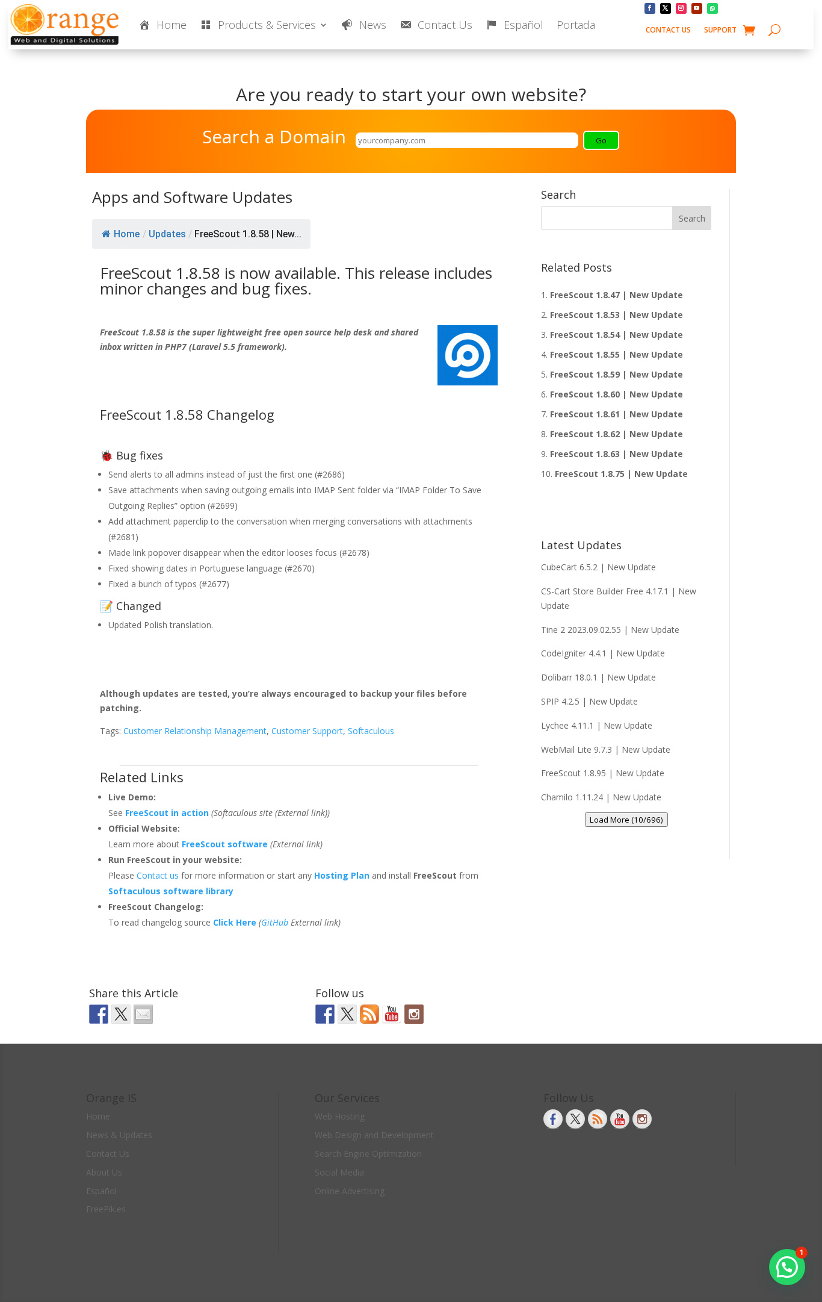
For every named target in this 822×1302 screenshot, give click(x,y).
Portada (576, 24)
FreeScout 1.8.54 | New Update (616, 334)
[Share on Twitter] (121, 1014)
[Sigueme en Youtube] (391, 1014)
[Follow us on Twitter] (347, 1014)
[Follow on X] (665, 8)
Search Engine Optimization (368, 1153)
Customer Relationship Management (195, 731)
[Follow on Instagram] (681, 8)
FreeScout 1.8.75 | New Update (621, 473)
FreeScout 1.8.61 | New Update (616, 414)
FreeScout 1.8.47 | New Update (616, 295)
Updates (167, 234)
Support (720, 30)
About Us (104, 1172)
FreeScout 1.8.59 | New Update (616, 374)
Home (127, 234)
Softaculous (371, 731)
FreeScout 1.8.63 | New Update (616, 453)
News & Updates (119, 1135)
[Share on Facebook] (98, 1014)
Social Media (339, 1172)
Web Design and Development (374, 1135)
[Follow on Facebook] (649, 8)
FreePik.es (106, 1209)
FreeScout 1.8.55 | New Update (616, 354)
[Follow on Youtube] (696, 8)
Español (101, 1191)
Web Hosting (340, 1116)
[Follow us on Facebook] (325, 1014)
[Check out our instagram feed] (414, 1014)
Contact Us (668, 30)
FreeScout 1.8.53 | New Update (616, 314)
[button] (787, 1267)
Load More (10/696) (626, 819)
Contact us (159, 875)
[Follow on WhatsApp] (712, 8)
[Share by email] (143, 1014)
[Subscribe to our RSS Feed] (369, 1014)
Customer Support (307, 731)
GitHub (274, 922)
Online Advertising (350, 1191)
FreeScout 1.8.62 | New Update (616, 434)
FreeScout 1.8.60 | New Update (616, 394)
